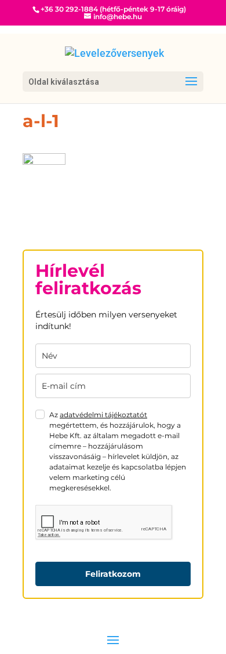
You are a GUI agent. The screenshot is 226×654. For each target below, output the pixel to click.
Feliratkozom (113, 574)
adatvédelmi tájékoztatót (103, 414)
